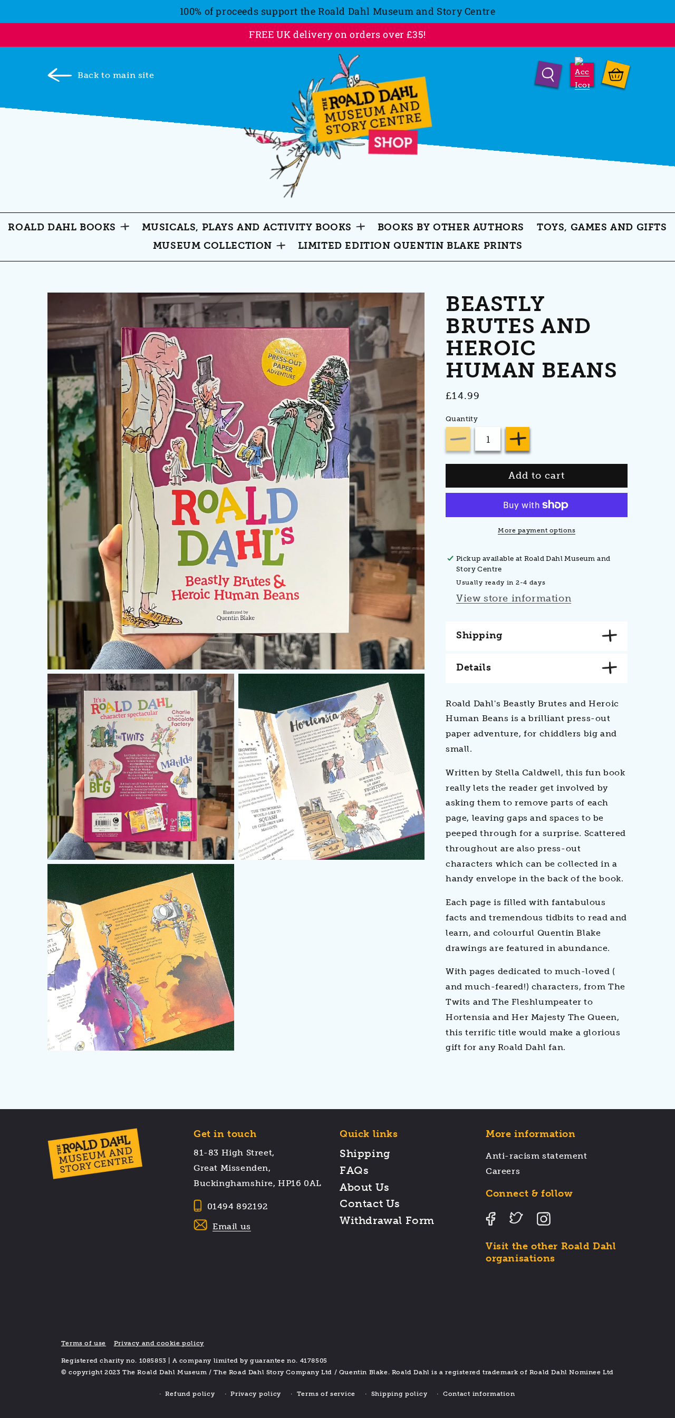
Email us (232, 1226)
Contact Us (370, 1203)
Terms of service (326, 1393)
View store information (513, 598)
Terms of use (83, 1343)
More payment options (536, 530)
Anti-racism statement (536, 1156)
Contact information (479, 1393)
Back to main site (116, 75)
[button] (548, 74)
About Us (365, 1187)
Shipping (365, 1153)
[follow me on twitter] (491, 1283)
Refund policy (190, 1393)
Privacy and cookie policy (159, 1343)
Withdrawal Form (387, 1220)
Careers (503, 1171)
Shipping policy (399, 1393)
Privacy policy (255, 1393)
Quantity (462, 419)
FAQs (354, 1170)
